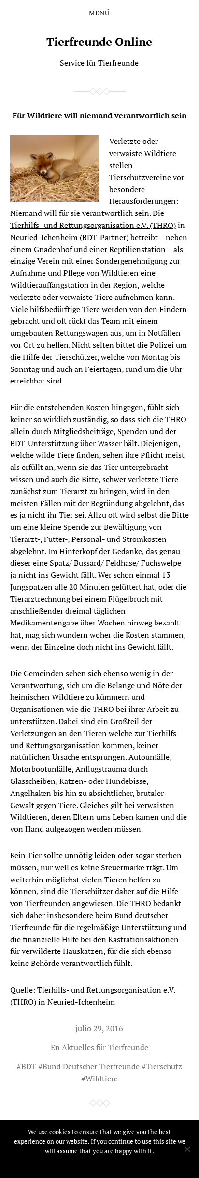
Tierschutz (164, 1066)
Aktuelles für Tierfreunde (105, 1047)
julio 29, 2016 (99, 1028)
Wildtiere (101, 1078)
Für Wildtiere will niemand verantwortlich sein (99, 115)
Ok (100, 1163)
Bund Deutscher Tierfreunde (91, 1066)
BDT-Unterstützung (45, 443)
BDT (28, 1066)
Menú (99, 13)
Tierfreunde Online (99, 41)
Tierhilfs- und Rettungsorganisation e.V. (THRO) (93, 225)
